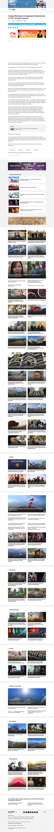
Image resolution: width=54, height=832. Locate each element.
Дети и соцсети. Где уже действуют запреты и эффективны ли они (35, 544)
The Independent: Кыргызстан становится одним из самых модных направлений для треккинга (17, 399)
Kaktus (25, 20)
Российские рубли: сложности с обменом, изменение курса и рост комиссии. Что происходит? (17, 544)
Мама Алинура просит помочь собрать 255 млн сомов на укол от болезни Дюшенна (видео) (37, 383)
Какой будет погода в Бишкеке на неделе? (20, 703)
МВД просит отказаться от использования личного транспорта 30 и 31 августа (17, 256)
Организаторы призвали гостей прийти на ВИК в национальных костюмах (17, 515)
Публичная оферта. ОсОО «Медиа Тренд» (14, 823)
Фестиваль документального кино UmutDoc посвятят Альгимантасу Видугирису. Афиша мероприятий (15, 773)
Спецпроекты (14, 825)
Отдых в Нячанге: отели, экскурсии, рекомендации (15, 735)
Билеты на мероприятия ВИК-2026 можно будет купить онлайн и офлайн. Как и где (36, 515)
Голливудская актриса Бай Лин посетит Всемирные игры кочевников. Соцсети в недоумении (16, 528)
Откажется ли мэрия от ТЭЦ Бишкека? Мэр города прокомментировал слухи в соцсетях (17, 560)
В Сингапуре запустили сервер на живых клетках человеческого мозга (36, 677)
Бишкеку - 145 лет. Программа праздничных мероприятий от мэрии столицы (26, 129)
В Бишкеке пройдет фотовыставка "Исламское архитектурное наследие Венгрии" (35, 804)
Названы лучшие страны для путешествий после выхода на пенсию (16, 662)
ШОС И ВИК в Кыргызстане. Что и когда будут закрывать (36, 471)
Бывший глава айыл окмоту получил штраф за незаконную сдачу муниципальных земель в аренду (35, 281)
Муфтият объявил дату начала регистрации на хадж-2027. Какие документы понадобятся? (37, 712)
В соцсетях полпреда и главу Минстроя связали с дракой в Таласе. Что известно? (16, 333)
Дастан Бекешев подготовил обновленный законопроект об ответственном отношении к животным (17, 431)
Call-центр (18, 825)
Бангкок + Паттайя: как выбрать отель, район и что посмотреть (16, 750)
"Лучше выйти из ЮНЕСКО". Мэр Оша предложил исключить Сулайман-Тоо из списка (36, 257)
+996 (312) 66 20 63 (30, 818)
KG (44, 812)
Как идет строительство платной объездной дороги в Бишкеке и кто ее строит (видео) (16, 383)
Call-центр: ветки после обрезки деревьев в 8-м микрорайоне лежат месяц (37, 600)
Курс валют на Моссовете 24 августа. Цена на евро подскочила (16, 281)
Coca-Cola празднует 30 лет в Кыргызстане (28, 187)
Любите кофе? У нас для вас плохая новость (37, 300)
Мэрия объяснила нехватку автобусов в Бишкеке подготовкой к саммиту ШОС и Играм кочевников (16, 600)
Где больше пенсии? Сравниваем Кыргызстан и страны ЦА (15, 639)
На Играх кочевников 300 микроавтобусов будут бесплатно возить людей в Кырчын (36, 524)
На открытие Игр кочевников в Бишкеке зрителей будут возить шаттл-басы (16, 524)
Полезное (21, 825)
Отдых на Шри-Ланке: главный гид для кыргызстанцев (36, 750)
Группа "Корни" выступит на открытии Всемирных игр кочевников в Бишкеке (36, 788)
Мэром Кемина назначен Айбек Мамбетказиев (14, 285)
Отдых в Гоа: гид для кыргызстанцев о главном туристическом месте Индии (36, 735)
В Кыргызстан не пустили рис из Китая (36, 285)
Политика (9, 20)
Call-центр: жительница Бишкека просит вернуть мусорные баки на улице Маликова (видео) (17, 584)
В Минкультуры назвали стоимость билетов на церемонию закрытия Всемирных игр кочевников (17, 519)
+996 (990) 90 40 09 (17, 818)
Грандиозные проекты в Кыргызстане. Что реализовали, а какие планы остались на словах (17, 624)
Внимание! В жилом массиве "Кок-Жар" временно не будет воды (36, 708)
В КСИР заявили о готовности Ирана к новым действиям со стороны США (36, 662)
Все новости (10, 825)
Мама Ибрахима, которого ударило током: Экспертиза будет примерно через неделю (25, 275)
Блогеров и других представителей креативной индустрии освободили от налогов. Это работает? (16, 316)
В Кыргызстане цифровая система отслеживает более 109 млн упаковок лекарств (16, 301)
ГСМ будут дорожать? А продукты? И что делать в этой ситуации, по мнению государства (16, 415)
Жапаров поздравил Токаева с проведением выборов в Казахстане (35, 333)
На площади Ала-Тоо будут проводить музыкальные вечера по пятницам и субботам (26, 799)
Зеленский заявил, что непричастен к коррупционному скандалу (16, 677)
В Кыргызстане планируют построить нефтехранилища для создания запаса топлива (36, 415)
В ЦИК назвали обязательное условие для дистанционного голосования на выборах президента (37, 431)
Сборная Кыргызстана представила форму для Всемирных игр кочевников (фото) (37, 242)
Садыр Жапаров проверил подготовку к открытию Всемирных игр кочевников (25, 509)
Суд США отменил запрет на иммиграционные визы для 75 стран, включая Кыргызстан (36, 348)
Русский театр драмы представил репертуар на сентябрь (15, 804)
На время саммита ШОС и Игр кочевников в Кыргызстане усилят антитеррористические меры (37, 528)
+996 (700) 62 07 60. (29, 152)
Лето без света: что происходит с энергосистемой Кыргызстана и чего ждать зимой (35, 624)
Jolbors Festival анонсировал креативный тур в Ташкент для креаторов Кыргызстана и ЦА (17, 789)
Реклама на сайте (11, 815)
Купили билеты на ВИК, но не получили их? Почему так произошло (36, 519)
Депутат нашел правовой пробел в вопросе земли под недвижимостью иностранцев (17, 347)
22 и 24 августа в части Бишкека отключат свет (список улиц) (16, 708)
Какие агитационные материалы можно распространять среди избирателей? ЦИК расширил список (37, 447)
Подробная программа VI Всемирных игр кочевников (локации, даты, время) (16, 471)
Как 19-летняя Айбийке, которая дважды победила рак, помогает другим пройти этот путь (36, 560)
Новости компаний (15, 174)
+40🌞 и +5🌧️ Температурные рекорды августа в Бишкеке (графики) (16, 712)
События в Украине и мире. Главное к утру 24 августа (37, 316)
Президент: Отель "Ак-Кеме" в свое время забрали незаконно (16, 242)
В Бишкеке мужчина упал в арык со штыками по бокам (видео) (35, 584)
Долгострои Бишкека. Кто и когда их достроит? (21, 367)
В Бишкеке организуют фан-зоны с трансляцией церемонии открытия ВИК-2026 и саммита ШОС (35, 773)
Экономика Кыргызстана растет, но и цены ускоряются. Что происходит (36, 639)
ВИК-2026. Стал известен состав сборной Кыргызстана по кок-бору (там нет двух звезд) (36, 486)
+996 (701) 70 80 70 (24, 818)
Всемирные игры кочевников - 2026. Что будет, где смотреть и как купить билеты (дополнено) (17, 486)
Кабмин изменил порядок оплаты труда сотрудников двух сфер (16, 447)
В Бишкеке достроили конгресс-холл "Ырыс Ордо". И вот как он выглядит (35, 399)
